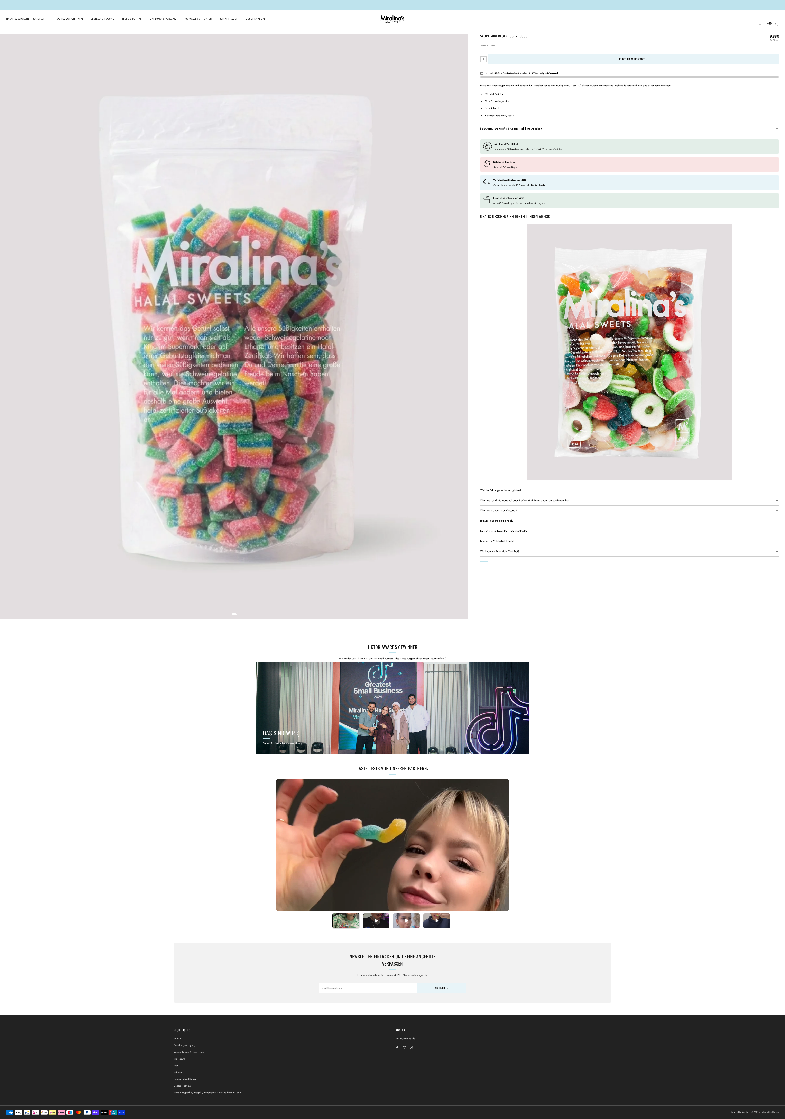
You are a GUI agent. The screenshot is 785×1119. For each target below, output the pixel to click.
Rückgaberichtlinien (198, 18)
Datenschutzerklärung (185, 1079)
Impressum (179, 1059)
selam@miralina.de (405, 1038)
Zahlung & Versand (163, 18)
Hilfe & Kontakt (132, 18)
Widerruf (178, 1072)
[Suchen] (777, 24)
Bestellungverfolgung (184, 1045)
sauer (483, 44)
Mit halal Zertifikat (494, 94)
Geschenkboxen (257, 18)
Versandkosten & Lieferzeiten (189, 1052)
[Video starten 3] (406, 920)
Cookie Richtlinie (182, 1086)
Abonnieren (441, 988)
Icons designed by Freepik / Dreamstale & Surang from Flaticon (207, 1092)
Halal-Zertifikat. (555, 149)
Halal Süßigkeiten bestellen (25, 18)
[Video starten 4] (436, 920)
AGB (176, 1065)
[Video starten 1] (346, 920)
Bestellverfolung (103, 18)
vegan (492, 44)
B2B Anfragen (229, 18)
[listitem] (392, 5)
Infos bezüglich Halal (68, 18)
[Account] (760, 24)
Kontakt (177, 1038)
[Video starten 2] (376, 920)
